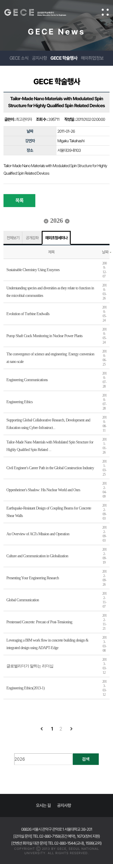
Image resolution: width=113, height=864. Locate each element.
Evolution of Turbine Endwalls (27, 314)
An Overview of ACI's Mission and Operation (37, 534)
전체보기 (13, 237)
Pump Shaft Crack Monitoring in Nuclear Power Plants (44, 336)
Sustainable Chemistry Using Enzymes (32, 270)
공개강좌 (32, 237)
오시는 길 (43, 805)
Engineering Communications (27, 380)
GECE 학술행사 (63, 58)
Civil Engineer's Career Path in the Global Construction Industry (50, 468)
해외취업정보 (92, 58)
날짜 (105, 252)
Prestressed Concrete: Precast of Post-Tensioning (39, 622)
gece (41, 12)
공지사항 (39, 58)
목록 (19, 200)
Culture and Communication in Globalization (37, 556)
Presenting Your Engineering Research (32, 578)
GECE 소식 (19, 58)
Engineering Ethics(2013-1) (25, 688)
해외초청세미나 (56, 237)
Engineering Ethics (19, 402)
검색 (86, 759)
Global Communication (22, 600)
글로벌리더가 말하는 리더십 (29, 666)
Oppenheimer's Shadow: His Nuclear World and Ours (43, 490)
